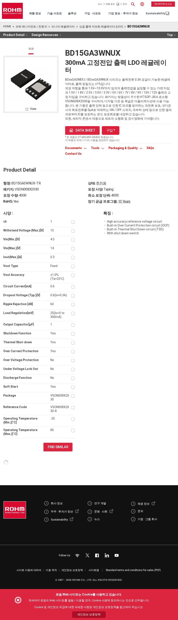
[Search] (133, 3)
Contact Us (73, 153)
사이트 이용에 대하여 (28, 570)
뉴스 (100, 4)
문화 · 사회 (100, 511)
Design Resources (45, 35)
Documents (73, 148)
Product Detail (14, 35)
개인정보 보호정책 (72, 570)
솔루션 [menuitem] (72, 13)
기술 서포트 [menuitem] (54, 13)
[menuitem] (155, 13)
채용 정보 (110, 4)
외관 (31, 48)
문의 (125, 4)
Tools (95, 148)
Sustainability (155, 13)
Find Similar (58, 447)
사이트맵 (94, 570)
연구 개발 (100, 503)
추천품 (101, 183)
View (33, 109)
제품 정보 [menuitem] (35, 13)
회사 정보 (57, 503)
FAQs (150, 148)
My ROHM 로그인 (163, 4)
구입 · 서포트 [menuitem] (92, 13)
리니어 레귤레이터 (63, 26)
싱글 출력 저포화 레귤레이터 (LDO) (101, 26)
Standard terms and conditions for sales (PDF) (133, 570)
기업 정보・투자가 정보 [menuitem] (123, 13)
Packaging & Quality (123, 148)
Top (170, 35)
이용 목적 (51, 570)
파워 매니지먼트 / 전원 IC (31, 26)
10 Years (124, 201)
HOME (7, 26)
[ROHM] (12, 11)
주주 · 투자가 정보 (62, 511)
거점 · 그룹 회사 (147, 519)
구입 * (110, 130)
